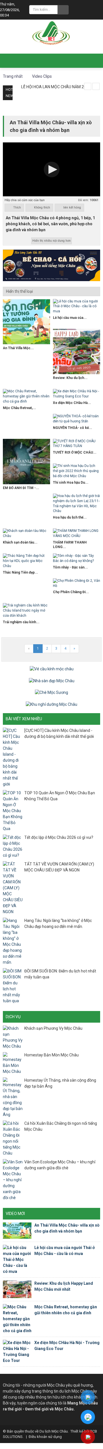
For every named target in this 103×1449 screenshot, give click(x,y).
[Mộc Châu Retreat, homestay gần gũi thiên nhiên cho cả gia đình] (26, 396)
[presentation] (87, 86)
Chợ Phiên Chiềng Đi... (71, 592)
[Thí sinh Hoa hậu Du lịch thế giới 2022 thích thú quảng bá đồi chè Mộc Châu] (76, 471)
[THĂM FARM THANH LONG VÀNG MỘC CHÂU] (76, 533)
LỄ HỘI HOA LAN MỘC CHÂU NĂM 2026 (56, 87)
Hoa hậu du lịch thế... (70, 517)
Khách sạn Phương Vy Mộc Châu (53, 1028)
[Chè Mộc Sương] (51, 692)
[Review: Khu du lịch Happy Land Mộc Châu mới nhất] (76, 351)
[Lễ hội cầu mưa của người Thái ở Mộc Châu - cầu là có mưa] (76, 306)
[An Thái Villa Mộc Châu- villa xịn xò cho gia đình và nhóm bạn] (26, 321)
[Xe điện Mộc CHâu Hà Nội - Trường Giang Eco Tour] (76, 394)
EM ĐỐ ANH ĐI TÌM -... (21, 488)
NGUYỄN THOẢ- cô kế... (72, 428)
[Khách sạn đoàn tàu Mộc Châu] (26, 533)
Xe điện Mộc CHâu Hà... (72, 403)
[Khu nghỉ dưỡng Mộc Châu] (51, 704)
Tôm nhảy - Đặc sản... (70, 567)
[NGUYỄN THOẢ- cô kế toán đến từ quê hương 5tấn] (76, 419)
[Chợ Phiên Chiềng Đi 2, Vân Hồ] (76, 583)
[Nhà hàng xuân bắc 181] (51, 265)
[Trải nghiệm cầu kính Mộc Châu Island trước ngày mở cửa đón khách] (26, 610)
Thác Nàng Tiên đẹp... (20, 572)
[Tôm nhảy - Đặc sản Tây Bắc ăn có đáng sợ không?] (76, 558)
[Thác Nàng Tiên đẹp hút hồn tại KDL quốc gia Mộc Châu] (26, 561)
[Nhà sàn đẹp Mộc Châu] (51, 680)
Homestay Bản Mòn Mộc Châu (51, 1055)
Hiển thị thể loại (19, 291)
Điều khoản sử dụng (45, 1437)
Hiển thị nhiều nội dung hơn (51, 241)
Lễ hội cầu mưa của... (70, 318)
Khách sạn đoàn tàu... (20, 542)
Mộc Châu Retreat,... (19, 408)
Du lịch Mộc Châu (53, 1431)
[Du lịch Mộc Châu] (51, 33)
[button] (52, 169)
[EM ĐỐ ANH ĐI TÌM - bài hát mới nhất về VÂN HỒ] (26, 461)
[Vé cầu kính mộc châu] (52, 668)
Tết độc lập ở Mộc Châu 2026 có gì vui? (58, 837)
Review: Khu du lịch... (70, 378)
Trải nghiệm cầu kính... (21, 622)
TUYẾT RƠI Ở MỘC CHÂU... (74, 452)
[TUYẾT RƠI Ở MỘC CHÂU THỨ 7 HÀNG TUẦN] (76, 444)
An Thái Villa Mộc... (18, 348)
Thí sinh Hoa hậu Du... (70, 483)
